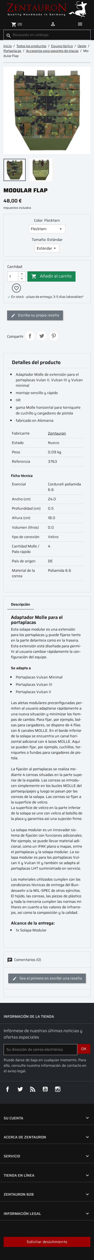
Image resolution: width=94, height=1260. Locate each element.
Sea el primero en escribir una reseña (50, 978)
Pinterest (53, 335)
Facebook (7, 1089)
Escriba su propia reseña (38, 315)
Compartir (29, 335)
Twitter (20, 1089)
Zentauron (57, 433)
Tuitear (41, 335)
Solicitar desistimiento (47, 1242)
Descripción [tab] (20, 604)
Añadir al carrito (51, 276)
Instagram (57, 1089)
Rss (32, 1089)
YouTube (45, 1089)
